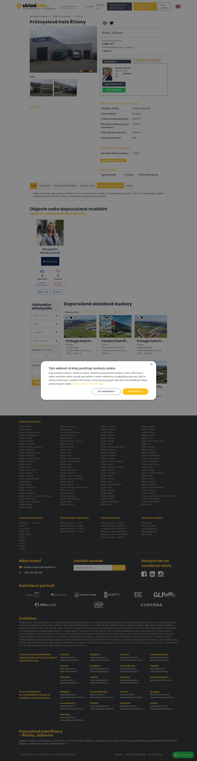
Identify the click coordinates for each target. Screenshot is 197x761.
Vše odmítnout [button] (106, 391)
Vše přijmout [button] (135, 391)
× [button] (151, 364)
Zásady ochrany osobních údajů (88, 383)
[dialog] (98, 380)
